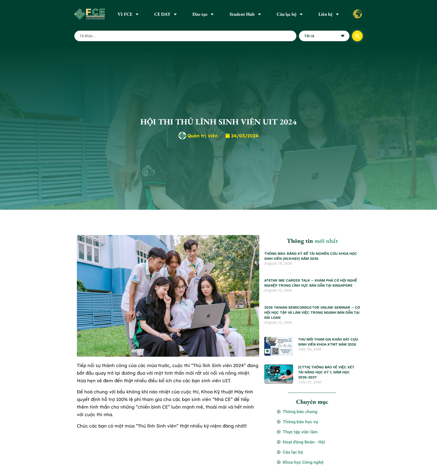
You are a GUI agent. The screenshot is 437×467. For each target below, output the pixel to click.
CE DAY (162, 14)
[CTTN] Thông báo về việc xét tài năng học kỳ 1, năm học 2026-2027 (326, 372)
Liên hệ (325, 14)
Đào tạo (199, 14)
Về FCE (125, 14)
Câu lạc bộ (286, 14)
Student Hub (242, 14)
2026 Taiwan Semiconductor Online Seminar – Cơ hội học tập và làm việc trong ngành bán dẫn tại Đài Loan (312, 312)
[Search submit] (357, 36)
